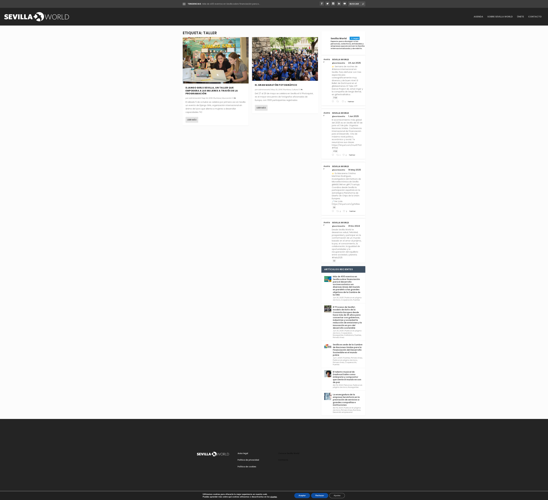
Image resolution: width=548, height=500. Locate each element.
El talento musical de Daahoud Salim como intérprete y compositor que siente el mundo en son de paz (347, 377)
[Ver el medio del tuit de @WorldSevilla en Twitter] (334, 207)
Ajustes (337, 495)
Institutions (349, 335)
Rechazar (319, 495)
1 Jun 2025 (353, 116)
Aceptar (302, 495)
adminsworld (195, 98)
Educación (226, 98)
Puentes (356, 300)
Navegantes (338, 335)
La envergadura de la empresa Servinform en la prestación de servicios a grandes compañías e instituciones (346, 399)
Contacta (283, 459)
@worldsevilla (338, 63)
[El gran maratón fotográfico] (285, 59)
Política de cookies (247, 466)
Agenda (478, 17)
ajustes (273, 497)
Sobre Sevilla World (500, 17)
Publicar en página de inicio (345, 360)
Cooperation (346, 333)
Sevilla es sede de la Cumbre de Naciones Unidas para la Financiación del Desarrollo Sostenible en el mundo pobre (347, 349)
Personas (348, 385)
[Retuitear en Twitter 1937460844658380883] (338, 101)
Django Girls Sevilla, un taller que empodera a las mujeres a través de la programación (212, 90)
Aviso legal (243, 453)
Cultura (295, 89)
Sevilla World (340, 59)
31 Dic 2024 (354, 226)
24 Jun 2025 (354, 63)
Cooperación (346, 300)
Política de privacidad (248, 459)
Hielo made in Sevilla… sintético (217, 3)
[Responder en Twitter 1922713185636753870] (333, 211)
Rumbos (217, 98)
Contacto (535, 17)
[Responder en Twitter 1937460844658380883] (333, 101)
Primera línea (338, 337)
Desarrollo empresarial (342, 412)
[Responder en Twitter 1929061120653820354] (333, 155)
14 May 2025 (354, 169)
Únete (520, 17)
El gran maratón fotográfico (276, 85)
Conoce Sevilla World (288, 453)
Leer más (192, 119)
